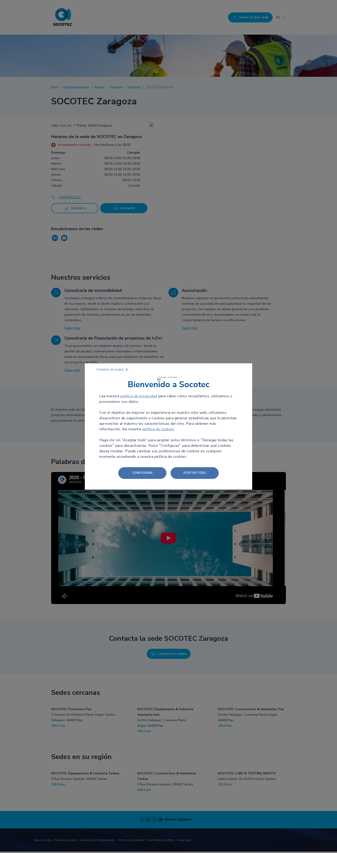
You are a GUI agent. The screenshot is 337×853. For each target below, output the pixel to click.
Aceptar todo (194, 473)
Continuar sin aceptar (110, 369)
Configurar (142, 473)
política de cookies (158, 429)
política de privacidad (138, 396)
